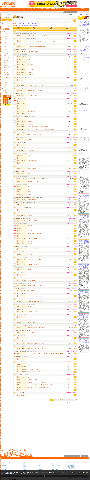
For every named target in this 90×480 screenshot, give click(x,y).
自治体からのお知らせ (56, 465)
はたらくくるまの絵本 (32, 111)
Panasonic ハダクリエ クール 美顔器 (35, 90)
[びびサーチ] (4, 8)
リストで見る (5, 33)
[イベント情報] (32, 8)
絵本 (28, 103)
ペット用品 (5, 84)
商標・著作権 (10, 457)
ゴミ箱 (29, 59)
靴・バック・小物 (6, 67)
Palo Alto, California (19, 82)
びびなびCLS (4, 463)
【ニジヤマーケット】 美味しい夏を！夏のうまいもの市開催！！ (26, 25)
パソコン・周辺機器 (6, 57)
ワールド (3, 14)
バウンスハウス (31, 395)
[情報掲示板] (42, 8)
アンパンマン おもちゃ (32, 95)
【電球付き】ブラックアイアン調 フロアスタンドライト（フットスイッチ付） (43, 35)
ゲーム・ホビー (6, 77)
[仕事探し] (38, 8)
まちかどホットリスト (27, 465)
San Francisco (18, 293)
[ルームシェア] (63, 8)
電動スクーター (31, 269)
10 (69, 399)
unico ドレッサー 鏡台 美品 (33, 181)
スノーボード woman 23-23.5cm (34, 259)
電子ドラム (30, 163)
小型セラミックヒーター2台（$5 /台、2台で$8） (37, 327)
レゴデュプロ (30, 61)
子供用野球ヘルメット (32, 241)
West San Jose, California (20, 304)
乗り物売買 (40, 465)
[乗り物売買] (52, 8)
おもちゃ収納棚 (31, 150)
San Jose (17, 49)
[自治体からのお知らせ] (11, 8)
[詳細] (15, 36)
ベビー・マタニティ (6, 72)
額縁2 (29, 191)
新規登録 (7, 20)
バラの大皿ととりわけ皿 (32, 311)
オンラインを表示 (6, 26)
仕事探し (25, 469)
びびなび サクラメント (72, 466)
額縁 (28, 189)
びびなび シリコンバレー (72, 465)
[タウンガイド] (18, 8)
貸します (4, 46)
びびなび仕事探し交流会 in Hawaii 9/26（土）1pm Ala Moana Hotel (26, 23)
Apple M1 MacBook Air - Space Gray (35, 285)
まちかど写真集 (55, 469)
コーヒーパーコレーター (32, 56)
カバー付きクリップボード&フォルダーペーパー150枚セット (39, 387)
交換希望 (4, 51)
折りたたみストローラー (32, 238)
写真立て (29, 377)
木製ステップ (30, 306)
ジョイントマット (31, 69)
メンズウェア (5, 65)
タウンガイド (25, 463)
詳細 (75, 35)
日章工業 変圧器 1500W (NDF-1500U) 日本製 (36, 46)
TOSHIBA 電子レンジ (32, 168)
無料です (4, 49)
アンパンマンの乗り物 (32, 160)
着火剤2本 (29, 194)
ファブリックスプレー (32, 389)
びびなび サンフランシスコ (73, 463)
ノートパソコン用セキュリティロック (35, 369)
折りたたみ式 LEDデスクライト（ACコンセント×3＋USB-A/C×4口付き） (42, 41)
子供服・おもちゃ (6, 70)
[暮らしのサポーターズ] (75, 8)
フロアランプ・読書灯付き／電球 (34, 248)
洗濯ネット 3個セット (32, 322)
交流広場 (53, 468)
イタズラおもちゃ (31, 64)
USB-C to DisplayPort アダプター (34, 371)
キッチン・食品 (6, 60)
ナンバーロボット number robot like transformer (38, 126)
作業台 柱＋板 (31, 225)
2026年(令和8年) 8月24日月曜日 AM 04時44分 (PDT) (79, 14)
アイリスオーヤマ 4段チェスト (33, 51)
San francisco (18, 88)
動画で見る (5, 38)
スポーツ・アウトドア (7, 79)
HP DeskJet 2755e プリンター (33, 280)
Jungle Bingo (30, 215)
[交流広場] (82, 8)
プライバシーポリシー (18, 457)
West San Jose (18, 54)
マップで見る (5, 35)
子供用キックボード (31, 74)
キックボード (30, 72)
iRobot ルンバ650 (31, 254)
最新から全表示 (6, 25)
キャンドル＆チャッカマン (33, 379)
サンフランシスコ (15, 14)
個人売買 (7, 17)
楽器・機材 (5, 82)
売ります (4, 42)
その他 (4, 86)
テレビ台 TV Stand (32, 199)
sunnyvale (17, 314)
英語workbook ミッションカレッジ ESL (36, 343)
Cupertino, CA (18, 132)
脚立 (28, 228)
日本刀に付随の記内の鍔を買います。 (35, 301)
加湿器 (29, 186)
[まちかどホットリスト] (26, 8)
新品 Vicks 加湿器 (31, 332)
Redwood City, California (20, 33)
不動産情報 (40, 468)
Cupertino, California (19, 361)
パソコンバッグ (31, 364)
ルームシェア (40, 469)
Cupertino (17, 93)
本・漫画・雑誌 (6, 74)
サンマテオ (17, 309)
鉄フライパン (30, 243)
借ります (4, 47)
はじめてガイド (5, 465)
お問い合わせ (4, 469)
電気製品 (4, 55)
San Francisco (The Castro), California (23, 197)
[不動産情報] (57, 8)
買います (4, 44)
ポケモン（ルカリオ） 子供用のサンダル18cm (37, 348)
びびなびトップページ (7, 92)
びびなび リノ (70, 468)
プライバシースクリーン (32, 366)
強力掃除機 (30, 230)
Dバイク (29, 155)
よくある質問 (4, 468)
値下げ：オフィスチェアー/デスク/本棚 (35, 85)
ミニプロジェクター (31, 139)
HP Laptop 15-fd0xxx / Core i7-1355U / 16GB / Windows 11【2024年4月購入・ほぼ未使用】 (46, 353)
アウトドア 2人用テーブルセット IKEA (36, 178)
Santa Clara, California (20, 218)
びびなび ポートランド (72, 467)
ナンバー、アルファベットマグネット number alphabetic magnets (41, 129)
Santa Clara (17, 77)
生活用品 (4, 62)
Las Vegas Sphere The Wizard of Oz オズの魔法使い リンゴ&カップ (41, 384)
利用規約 (4, 457)
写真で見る (5, 36)
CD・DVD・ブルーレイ (7, 75)
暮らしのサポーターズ (56, 463)
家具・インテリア (6, 58)
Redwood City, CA (19, 330)
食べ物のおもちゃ (31, 121)
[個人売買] (48, 8)
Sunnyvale (17, 356)
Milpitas (17, 267)
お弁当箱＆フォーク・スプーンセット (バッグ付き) (37, 382)
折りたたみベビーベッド (32, 220)
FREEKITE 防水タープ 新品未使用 (35, 233)
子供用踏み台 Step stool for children (35, 124)
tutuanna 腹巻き (31, 290)
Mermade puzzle (31, 204)
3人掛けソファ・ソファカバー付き (34, 134)
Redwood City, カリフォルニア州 (21, 325)
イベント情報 (25, 466)
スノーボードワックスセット (33, 264)
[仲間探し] (68, 8)
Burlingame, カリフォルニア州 (21, 116)
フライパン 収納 (31, 173)
